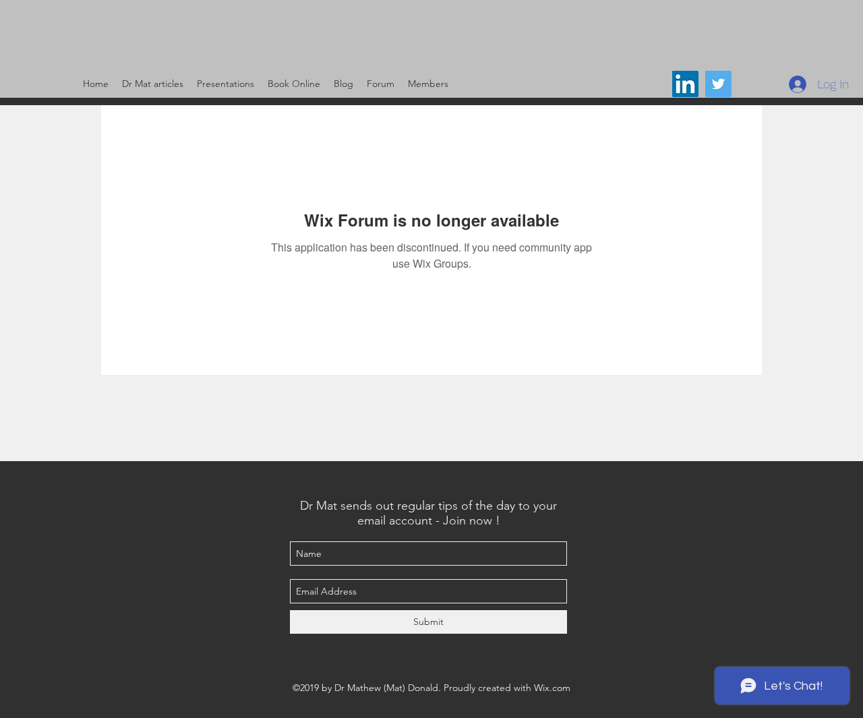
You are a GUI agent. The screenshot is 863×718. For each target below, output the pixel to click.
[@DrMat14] (718, 84)
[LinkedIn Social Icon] (685, 84)
